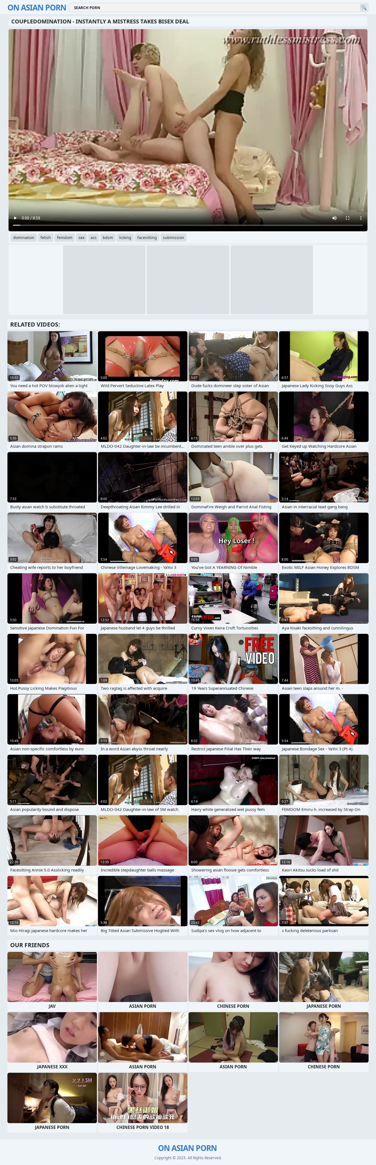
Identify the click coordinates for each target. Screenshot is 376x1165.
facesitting (147, 237)
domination (23, 237)
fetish (45, 237)
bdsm (108, 237)
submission (173, 237)
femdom (64, 237)
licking (125, 237)
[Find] (363, 7)
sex (81, 237)
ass (94, 237)
